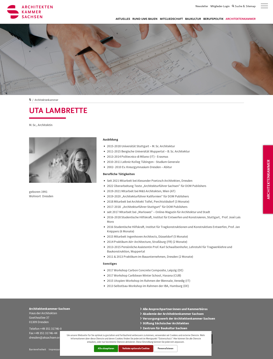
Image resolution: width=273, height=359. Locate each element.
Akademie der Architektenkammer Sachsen (173, 314)
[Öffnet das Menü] (264, 6)
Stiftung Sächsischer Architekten (166, 323)
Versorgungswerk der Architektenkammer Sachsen (179, 318)
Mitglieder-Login (220, 6)
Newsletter (201, 6)
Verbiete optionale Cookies (135, 348)
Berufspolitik (213, 19)
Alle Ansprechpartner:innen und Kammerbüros (175, 309)
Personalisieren (165, 348)
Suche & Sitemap (245, 6)
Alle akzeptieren (106, 348)
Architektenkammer (241, 19)
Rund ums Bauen (145, 19)
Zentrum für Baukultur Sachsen (165, 328)
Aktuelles (123, 19)
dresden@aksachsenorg (45, 337)
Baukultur (193, 19)
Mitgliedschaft (171, 19)
